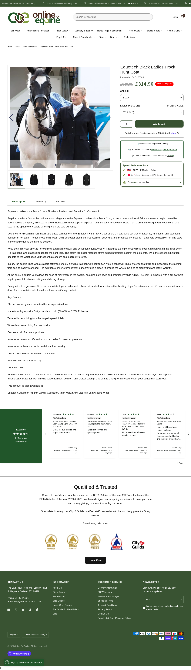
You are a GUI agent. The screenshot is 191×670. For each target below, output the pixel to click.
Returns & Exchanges (108, 596)
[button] (11, 117)
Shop (17, 46)
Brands (113, 37)
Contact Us (103, 613)
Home (9, 46)
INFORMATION (61, 582)
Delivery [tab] (41, 201)
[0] (181, 17)
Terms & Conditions (107, 605)
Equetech (12, 392)
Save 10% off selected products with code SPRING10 (95, 3)
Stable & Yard (153, 30)
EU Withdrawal (105, 592)
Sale (101, 37)
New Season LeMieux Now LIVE (146, 3)
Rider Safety (62, 30)
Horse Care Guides (62, 605)
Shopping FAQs (105, 600)
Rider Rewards (60, 592)
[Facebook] (10, 609)
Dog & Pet (61, 37)
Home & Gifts (173, 30)
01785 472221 (22, 598)
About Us (57, 587)
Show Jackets (80, 392)
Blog (55, 613)
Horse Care (134, 30)
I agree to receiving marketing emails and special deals (164, 607)
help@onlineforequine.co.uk (27, 601)
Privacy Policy (105, 609)
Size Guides (59, 600)
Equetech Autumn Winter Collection (38, 392)
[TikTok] (39, 609)
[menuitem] (15, 30)
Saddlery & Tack (82, 30)
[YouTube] (25, 610)
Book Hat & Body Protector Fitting (114, 618)
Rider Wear (14, 30)
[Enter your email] (181, 599)
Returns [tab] (60, 201)
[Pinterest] (32, 609)
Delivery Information (107, 587)
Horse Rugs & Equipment (109, 30)
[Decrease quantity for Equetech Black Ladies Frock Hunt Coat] (122, 124)
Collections (129, 37)
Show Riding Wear (30, 46)
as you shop (140, 182)
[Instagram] (18, 609)
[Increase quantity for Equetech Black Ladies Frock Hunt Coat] (131, 124)
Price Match (58, 596)
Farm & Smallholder (83, 37)
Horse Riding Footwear (38, 30)
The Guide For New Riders (66, 609)
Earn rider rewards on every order (44, 3)
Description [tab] (19, 201)
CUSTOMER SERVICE (110, 582)
